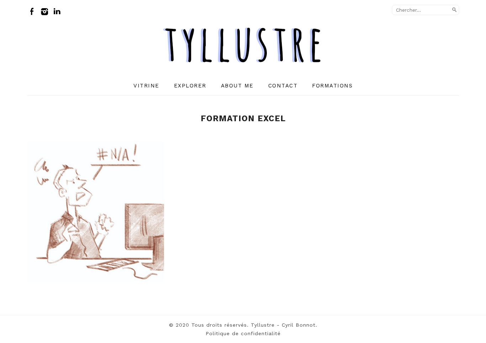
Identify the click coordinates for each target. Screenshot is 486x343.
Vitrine (146, 85)
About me (237, 85)
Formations (332, 85)
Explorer (190, 85)
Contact (283, 85)
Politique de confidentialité (243, 333)
